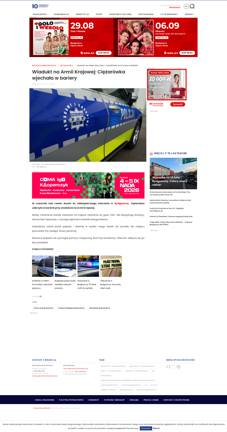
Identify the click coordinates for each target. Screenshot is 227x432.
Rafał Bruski (106, 376)
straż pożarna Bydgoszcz (71, 308)
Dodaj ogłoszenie (44, 400)
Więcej (156, 428)
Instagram (178, 367)
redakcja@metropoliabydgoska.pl (44, 376)
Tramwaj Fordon (108, 390)
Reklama (134, 400)
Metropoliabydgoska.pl (44, 65)
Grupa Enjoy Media (42, 408)
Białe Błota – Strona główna (142, 366)
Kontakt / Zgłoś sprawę (176, 400)
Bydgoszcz (174, 7)
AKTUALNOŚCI (66, 65)
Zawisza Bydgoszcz (109, 385)
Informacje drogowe (186, 6)
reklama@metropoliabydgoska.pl (75, 368)
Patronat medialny (114, 400)
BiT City (154, 385)
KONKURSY (94, 400)
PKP (153, 371)
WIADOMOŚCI (40, 14)
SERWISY (189, 14)
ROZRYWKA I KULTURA (120, 14)
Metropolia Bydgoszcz (146, 390)
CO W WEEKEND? (169, 14)
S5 (146, 385)
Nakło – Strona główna (111, 371)
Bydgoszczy (122, 203)
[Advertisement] (88, 332)
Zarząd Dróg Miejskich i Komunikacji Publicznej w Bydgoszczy (128, 380)
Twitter (173, 367)
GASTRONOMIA (146, 14)
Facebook (168, 367)
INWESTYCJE (82, 14)
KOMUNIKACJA (61, 14)
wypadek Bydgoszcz (99, 308)
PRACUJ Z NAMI (151, 400)
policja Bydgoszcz (43, 308)
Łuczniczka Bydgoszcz (131, 385)
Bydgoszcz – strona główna (113, 366)
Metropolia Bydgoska (40, 6)
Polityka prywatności (71, 400)
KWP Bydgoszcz (126, 390)
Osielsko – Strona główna (136, 371)
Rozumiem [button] (146, 428)
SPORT (99, 14)
